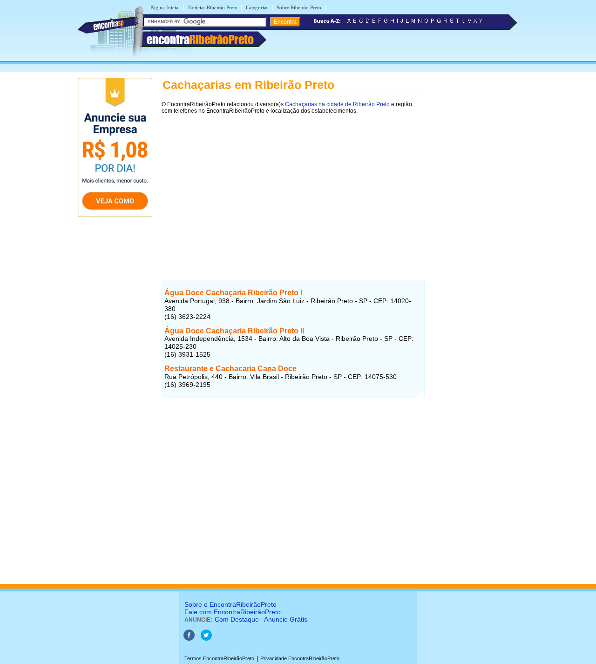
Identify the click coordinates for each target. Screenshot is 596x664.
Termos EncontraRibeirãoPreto (219, 658)
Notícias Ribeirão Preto (212, 7)
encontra (200, 39)
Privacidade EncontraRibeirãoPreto (299, 658)
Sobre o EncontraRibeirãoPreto (230, 604)
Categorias (257, 7)
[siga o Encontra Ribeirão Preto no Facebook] (189, 639)
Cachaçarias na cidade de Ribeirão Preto (337, 104)
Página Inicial (165, 7)
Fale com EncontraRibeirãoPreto (232, 612)
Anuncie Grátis (285, 619)
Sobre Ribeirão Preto (299, 7)
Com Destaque (237, 619)
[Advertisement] (293, 185)
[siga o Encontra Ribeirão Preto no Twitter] (206, 639)
